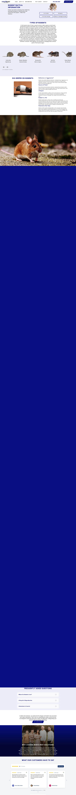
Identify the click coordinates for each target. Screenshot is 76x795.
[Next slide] (7, 67)
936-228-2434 (56, 1)
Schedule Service (68, 1)
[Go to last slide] (4, 67)
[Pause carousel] (38, 791)
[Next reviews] (67, 780)
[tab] (31, 790)
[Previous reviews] (9, 780)
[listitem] (8, 58)
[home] (5, 2)
